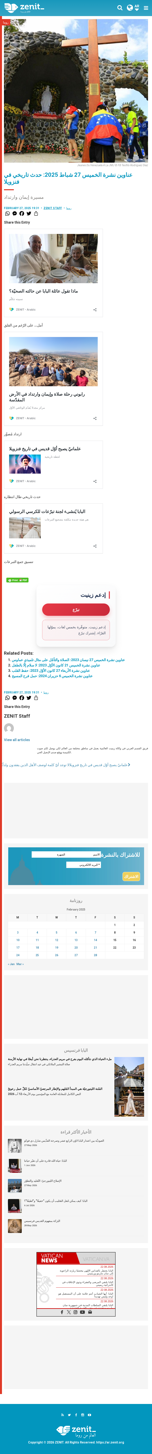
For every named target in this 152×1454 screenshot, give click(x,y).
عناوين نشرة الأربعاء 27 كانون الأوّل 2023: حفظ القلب (51, 670)
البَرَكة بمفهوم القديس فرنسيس (42, 1220)
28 (95, 955)
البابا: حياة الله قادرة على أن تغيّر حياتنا (45, 1160)
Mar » (20, 964)
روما (5, 22)
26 (56, 955)
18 (37, 947)
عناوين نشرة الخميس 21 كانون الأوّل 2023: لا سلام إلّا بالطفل (56, 665)
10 (17, 940)
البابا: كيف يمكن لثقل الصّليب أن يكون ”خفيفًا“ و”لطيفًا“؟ (55, 1200)
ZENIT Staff (53, 208)
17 (17, 947)
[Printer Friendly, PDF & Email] (17, 580)
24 (17, 955)
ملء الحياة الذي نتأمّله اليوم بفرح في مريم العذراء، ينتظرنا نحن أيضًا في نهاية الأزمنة (60, 1059)
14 (95, 940)
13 (76, 940)
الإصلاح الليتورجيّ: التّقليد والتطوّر (43, 1180)
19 (56, 947)
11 (37, 940)
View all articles (17, 740)
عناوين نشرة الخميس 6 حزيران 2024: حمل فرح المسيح (52, 676)
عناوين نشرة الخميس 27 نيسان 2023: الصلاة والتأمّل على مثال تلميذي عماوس (68, 660)
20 (76, 947)
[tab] (56, 1258)
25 (37, 955)
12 (56, 940)
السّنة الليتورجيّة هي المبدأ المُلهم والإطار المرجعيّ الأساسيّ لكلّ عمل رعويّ (55, 1089)
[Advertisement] (76, 810)
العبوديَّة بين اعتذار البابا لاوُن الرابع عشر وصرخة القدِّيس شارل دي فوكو (64, 1140)
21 (95, 947)
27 (76, 955)
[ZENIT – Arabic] (43, 8)
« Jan (11, 964)
